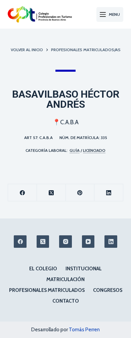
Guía (75, 150)
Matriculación (65, 279)
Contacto (65, 301)
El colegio (43, 269)
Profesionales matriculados (47, 290)
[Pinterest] (80, 192)
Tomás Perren (84, 330)
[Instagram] (65, 241)
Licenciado (94, 150)
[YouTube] (88, 241)
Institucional (84, 269)
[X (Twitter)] (51, 192)
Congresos (107, 290)
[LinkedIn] (108, 192)
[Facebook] (22, 192)
